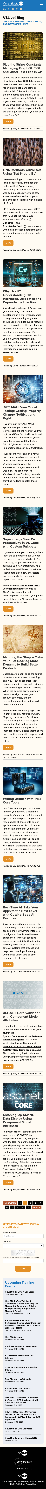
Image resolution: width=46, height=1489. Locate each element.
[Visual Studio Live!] (23, 3)
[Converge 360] (23, 1462)
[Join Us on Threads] (12, 9)
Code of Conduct (37, 1482)
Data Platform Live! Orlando (18, 1379)
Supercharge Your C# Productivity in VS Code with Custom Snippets (21, 543)
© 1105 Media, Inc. (9, 1482)
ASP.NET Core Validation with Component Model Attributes (21, 1016)
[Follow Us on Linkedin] (4, 9)
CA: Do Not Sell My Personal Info (23, 1484)
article (17, 1131)
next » (36, 1207)
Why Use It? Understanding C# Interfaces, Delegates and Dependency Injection (22, 296)
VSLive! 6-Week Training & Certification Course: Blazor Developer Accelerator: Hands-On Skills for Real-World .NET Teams (23, 1324)
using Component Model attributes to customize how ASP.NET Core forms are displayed (22, 1046)
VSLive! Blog (22, 20)
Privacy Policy (23, 1482)
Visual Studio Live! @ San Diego (19, 1292)
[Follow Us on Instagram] (17, 9)
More (8, 121)
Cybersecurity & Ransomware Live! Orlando (21, 1368)
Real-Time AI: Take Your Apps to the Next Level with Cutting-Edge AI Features (20, 912)
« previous (10, 1203)
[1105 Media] (23, 1468)
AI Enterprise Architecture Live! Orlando (19, 1356)
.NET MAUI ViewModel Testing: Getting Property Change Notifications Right (22, 412)
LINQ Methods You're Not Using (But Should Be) (22, 172)
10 (28, 1207)
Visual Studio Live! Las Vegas (18, 1428)
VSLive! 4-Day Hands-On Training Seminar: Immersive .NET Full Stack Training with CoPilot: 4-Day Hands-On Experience (23, 1416)
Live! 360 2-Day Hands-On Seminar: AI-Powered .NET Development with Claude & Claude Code (22, 1400)
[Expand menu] (41, 4)
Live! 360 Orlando (13, 1337)
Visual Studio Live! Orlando (17, 1388)
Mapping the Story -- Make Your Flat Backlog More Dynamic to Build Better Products (23, 662)
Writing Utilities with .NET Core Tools (22, 801)
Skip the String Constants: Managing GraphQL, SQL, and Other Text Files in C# (22, 68)
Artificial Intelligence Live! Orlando (21, 1346)
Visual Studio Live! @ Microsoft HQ (21, 1438)
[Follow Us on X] (8, 9)
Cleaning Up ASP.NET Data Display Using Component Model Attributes (19, 1120)
